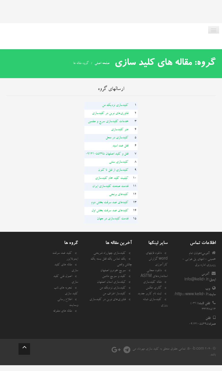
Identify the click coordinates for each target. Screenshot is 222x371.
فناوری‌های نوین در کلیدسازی (110, 114)
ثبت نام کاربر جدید (150, 294)
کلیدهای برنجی (118, 195)
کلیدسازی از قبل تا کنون (113, 170)
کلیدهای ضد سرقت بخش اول (109, 211)
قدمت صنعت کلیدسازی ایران (110, 187)
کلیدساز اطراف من (114, 294)
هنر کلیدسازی (119, 130)
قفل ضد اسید (120, 146)
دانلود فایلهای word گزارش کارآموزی (157, 259)
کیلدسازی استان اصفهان (111, 282)
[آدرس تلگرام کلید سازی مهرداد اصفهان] (126, 351)
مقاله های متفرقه (62, 311)
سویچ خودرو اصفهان (113, 271)
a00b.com (195, 349)
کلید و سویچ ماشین (114, 277)
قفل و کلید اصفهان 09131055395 (107, 154)
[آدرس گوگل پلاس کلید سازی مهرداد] (116, 351)
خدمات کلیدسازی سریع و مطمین (108, 122)
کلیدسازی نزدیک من (115, 106)
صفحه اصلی (102, 64)
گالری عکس (154, 288)
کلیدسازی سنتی (118, 162)
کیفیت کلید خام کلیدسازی (111, 179)
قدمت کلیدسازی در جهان (112, 219)
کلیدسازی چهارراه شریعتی (109, 253)
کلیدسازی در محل (117, 138)
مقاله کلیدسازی (152, 282)
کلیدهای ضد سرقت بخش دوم (109, 203)
